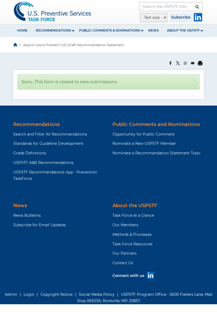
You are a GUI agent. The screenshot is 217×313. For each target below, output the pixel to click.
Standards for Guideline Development (48, 143)
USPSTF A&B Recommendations (43, 162)
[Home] (53, 11)
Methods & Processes (132, 234)
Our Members (125, 225)
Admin (11, 294)
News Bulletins (27, 215)
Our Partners (124, 253)
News (153, 30)
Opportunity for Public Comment (143, 134)
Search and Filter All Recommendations (50, 134)
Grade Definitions (29, 153)
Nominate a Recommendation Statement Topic (156, 153)
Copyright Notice (56, 294)
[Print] (200, 63)
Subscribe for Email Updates (39, 225)
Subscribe (181, 17)
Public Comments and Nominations (156, 124)
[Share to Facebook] (170, 63)
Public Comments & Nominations (109, 30)
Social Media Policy (97, 294)
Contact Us (122, 262)
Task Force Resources (132, 244)
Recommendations (53, 30)
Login (29, 294)
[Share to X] (177, 63)
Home (22, 30)
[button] (194, 80)
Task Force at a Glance (133, 215)
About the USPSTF (183, 30)
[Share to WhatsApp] (185, 63)
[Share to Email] (192, 63)
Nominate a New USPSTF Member (144, 143)
